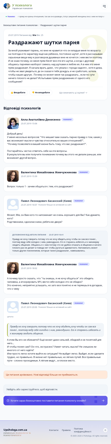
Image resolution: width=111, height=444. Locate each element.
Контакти (53, 430)
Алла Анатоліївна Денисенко (40, 119)
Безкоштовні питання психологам (20, 25)
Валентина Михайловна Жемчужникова (49, 172)
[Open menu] (104, 6)
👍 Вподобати (18, 92)
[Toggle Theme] (105, 430)
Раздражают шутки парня (53, 25)
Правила (66, 430)
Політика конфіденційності (82, 430)
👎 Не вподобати (41, 92)
